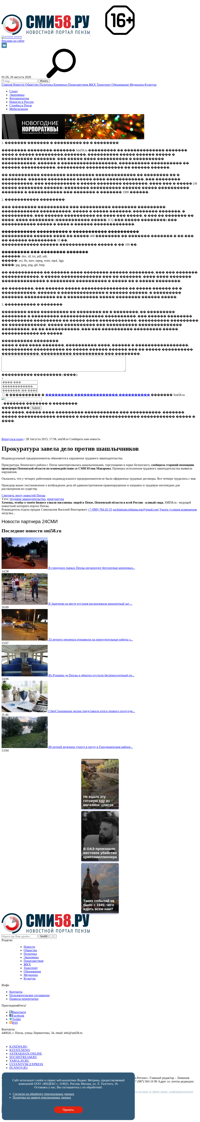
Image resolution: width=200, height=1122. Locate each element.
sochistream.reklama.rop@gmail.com (136, 509)
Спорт (13, 91)
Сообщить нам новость (84, 439)
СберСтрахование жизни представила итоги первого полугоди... (91, 711)
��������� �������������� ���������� (97, 395)
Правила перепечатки (23, 998)
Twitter (16, 1019)
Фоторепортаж (19, 98)
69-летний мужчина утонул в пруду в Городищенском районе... (90, 747)
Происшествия (78, 84)
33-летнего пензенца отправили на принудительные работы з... (90, 639)
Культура (150, 84)
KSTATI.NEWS (19, 1050)
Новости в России (21, 102)
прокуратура (55, 499)
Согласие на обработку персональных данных (43, 1094)
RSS (15, 1022)
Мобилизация (18, 109)
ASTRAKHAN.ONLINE (25, 1053)
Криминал (61, 84)
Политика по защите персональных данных (42, 1097)
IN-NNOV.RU (18, 1067)
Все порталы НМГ (14, 1040)
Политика (46, 84)
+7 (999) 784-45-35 (100, 509)
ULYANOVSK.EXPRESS (26, 1064)
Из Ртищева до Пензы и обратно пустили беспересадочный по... (91, 675)
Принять (68, 1109)
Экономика (16, 94)
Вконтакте (19, 1012)
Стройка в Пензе (20, 105)
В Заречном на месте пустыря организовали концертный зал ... (90, 603)
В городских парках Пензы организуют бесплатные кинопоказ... (91, 568)
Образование (121, 84)
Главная (7, 84)
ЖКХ (93, 84)
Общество (32, 84)
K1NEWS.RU (18, 1046)
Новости (19, 84)
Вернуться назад (12, 439)
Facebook (18, 1015)
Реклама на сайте (13, 40)
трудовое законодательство (28, 499)
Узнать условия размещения (178, 509)
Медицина (137, 84)
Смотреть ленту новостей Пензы (23, 495)
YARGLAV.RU (19, 1060)
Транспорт (104, 84)
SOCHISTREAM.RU (23, 1057)
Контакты (15, 991)
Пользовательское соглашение (29, 995)
